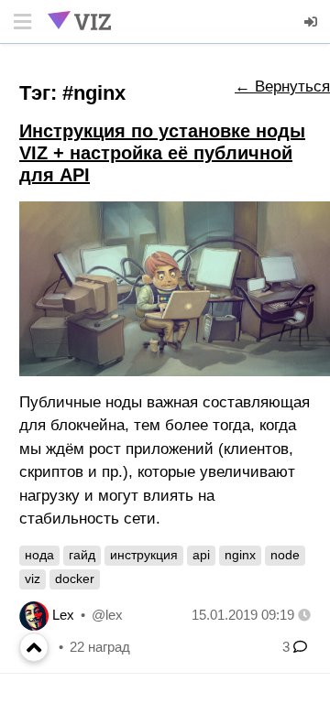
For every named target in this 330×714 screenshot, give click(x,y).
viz (32, 578)
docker (74, 578)
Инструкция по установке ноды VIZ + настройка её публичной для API (162, 153)
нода (39, 554)
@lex (107, 614)
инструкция (144, 554)
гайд (82, 554)
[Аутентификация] (312, 22)
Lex (63, 614)
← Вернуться (282, 86)
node (285, 554)
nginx (240, 554)
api (201, 554)
